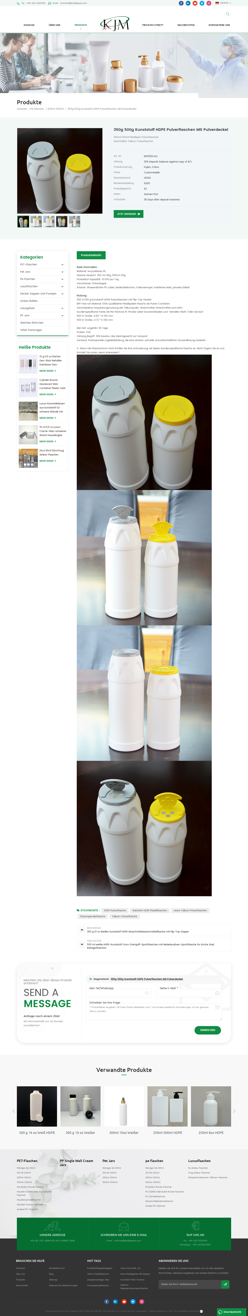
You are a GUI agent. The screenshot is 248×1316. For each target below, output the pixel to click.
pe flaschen (37, 109)
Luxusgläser (27, 308)
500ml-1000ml (24, 1182)
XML (170, 1311)
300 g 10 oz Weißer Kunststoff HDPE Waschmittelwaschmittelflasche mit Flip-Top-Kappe (37, 1133)
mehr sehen (46, 371)
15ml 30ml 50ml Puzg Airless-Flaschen (51, 453)
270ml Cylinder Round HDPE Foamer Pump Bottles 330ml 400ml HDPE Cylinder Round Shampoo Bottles (211, 1133)
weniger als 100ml (26, 1168)
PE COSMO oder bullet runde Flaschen (164, 1191)
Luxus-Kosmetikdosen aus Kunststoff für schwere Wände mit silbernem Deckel (52, 408)
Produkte (81, 25)
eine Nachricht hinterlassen (232, 1313)
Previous (13, 1111)
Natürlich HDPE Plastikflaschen (150, 910)
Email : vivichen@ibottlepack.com (70, 3)
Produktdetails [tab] (91, 255)
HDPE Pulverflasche (115, 910)
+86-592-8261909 (197, 1240)
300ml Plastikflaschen (98, 1274)
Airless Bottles (29, 301)
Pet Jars (25, 272)
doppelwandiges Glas (98, 1279)
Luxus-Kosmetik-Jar (130, 1268)
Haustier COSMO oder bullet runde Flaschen (34, 1193)
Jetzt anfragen (126, 214)
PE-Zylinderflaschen (155, 1196)
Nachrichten (186, 25)
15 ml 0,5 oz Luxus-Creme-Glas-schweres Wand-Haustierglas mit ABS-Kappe (52, 431)
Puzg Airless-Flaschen (199, 1172)
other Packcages (31, 330)
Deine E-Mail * (169, 988)
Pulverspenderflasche (92, 916)
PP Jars (25, 315)
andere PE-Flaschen (155, 1206)
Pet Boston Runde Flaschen (30, 1187)
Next (234, 1111)
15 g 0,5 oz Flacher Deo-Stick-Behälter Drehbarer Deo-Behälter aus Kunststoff (50, 361)
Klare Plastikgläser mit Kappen (135, 1274)
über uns (54, 25)
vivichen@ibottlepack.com (127, 1240)
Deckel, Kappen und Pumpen (38, 294)
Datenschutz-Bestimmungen (63, 1285)
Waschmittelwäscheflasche (159, 1201)
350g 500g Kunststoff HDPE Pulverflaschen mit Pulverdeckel (147, 979)
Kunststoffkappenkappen (99, 1268)
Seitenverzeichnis (158, 1311)
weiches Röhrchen (31, 323)
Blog (51, 1274)
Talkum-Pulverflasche (124, 916)
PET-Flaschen (28, 265)
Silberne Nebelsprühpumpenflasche (134, 1287)
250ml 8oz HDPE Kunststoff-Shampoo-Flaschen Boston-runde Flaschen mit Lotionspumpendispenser (167, 1133)
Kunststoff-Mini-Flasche (132, 1279)
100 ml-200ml (24, 1172)
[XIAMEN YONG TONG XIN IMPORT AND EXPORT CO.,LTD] (114, 21)
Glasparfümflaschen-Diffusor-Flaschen (208, 1177)
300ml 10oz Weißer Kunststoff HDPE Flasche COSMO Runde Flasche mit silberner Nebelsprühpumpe (80, 1133)
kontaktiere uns (219, 25)
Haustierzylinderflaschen (29, 1200)
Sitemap (53, 1279)
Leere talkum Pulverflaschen (190, 910)
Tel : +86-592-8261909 (33, 3)
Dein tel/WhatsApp (101, 988)
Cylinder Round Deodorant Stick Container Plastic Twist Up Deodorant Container (52, 384)
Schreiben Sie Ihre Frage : (105, 1003)
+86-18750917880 (201, 1244)
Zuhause (29, 25)
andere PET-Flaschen (27, 1209)
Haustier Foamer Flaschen (30, 1204)
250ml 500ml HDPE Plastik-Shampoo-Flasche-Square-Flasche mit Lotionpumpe (124, 1133)
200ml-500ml (24, 1177)
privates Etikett (152, 25)
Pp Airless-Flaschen (198, 1168)
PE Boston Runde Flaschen (158, 1187)
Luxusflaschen (28, 286)
